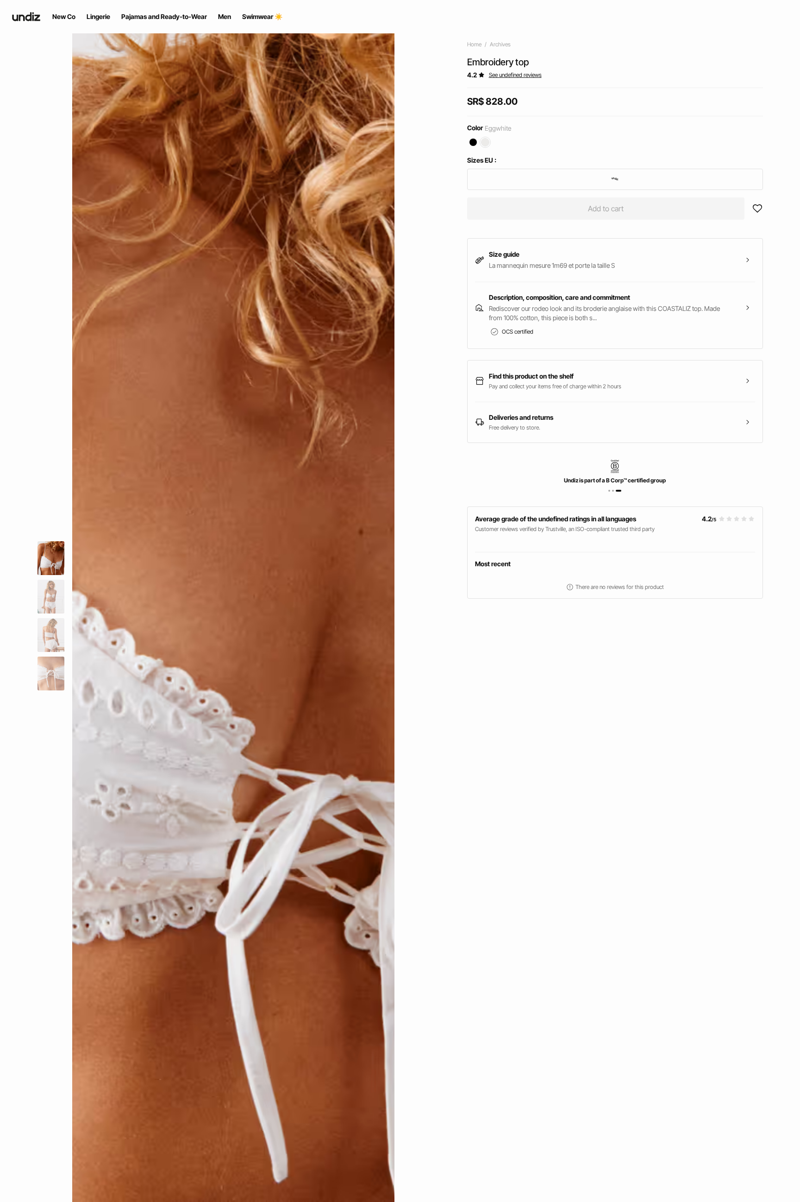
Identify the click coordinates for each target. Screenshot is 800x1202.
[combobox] (615, 179)
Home (474, 44)
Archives (500, 44)
